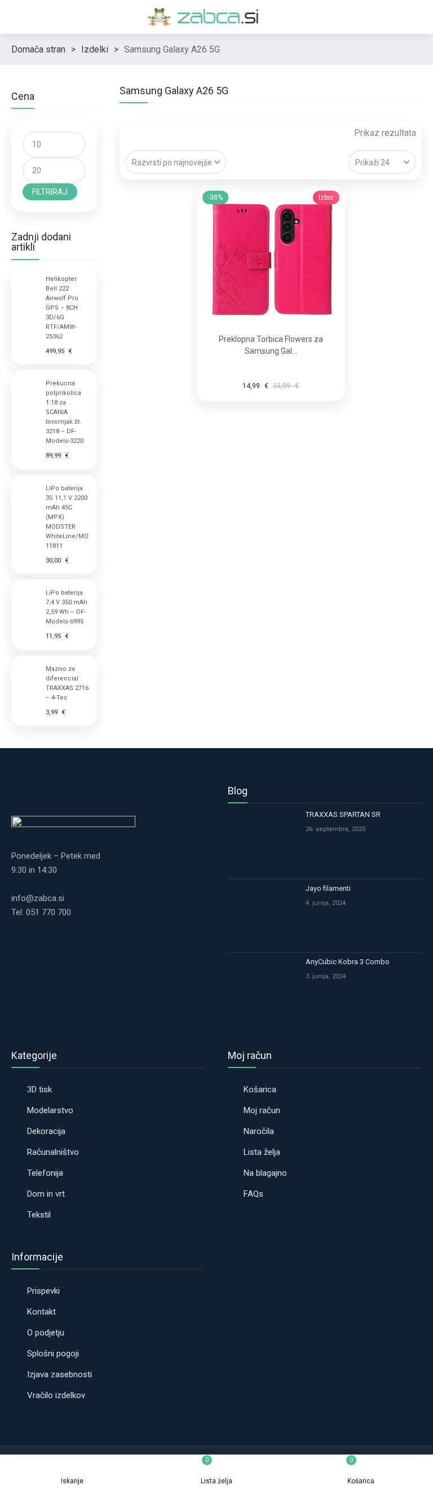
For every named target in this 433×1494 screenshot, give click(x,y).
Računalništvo (53, 1152)
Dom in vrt (46, 1194)
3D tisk (39, 1089)
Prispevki (43, 1291)
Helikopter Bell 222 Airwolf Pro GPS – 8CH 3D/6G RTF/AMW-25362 (62, 307)
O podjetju (45, 1333)
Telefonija (45, 1173)
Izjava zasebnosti (59, 1374)
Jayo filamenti (328, 888)
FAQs (253, 1194)
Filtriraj (50, 191)
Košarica (260, 1089)
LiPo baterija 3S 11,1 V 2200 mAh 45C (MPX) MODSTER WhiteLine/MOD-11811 (67, 517)
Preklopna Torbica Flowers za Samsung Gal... (271, 345)
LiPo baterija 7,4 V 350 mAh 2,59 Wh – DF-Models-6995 (66, 607)
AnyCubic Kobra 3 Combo (348, 961)
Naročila (259, 1131)
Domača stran (38, 49)
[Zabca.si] (216, 16)
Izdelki (94, 49)
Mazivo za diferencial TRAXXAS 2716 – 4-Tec (67, 683)
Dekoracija (46, 1131)
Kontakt (41, 1312)
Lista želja (262, 1152)
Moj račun (262, 1110)
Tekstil (39, 1215)
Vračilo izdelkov (56, 1395)
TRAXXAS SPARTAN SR (343, 814)
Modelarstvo (50, 1110)
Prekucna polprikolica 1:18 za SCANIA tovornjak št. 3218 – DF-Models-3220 (64, 412)
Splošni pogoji (53, 1353)
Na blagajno (265, 1173)
